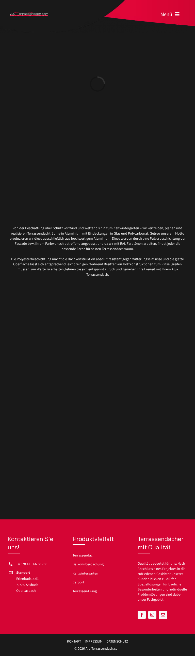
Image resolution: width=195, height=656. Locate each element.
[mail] (163, 615)
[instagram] (152, 615)
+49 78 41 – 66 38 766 (31, 564)
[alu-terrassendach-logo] (29, 13)
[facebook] (142, 615)
